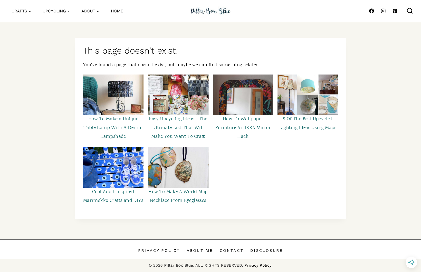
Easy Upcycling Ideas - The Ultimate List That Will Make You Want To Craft (178, 128)
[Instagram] (383, 11)
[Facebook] (371, 11)
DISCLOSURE (266, 250)
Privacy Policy (159, 250)
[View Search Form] (409, 11)
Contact (232, 250)
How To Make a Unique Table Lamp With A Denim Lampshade (113, 128)
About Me (200, 250)
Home (117, 11)
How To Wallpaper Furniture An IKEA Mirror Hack (243, 128)
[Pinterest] (395, 11)
